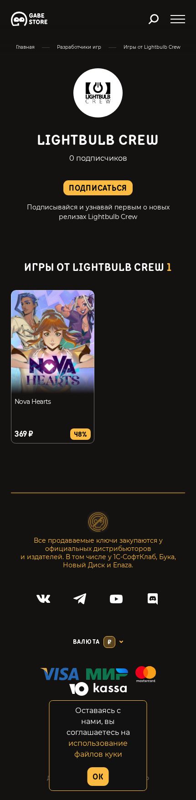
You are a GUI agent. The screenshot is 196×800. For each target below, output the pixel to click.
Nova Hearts (33, 401)
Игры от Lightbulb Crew (152, 47)
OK (98, 777)
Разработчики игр (79, 47)
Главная (25, 47)
